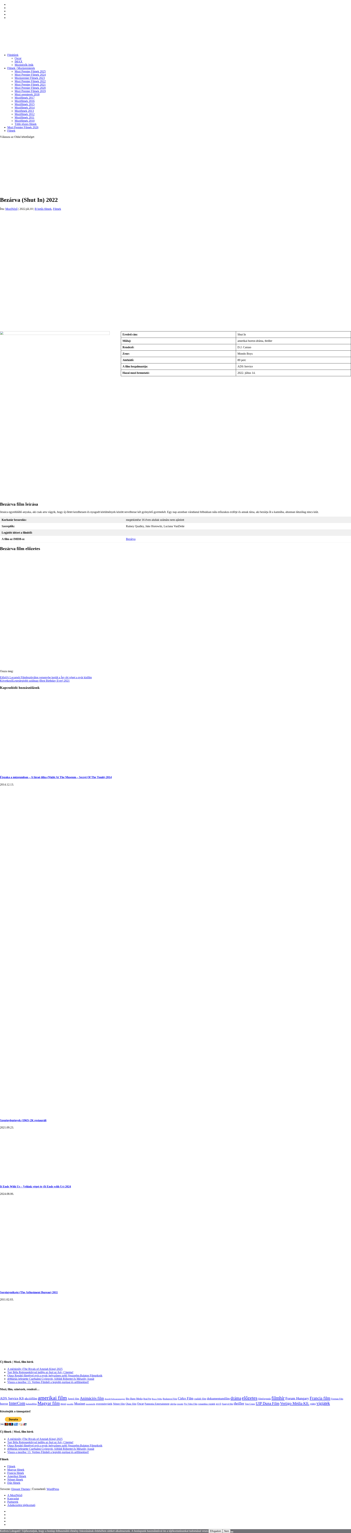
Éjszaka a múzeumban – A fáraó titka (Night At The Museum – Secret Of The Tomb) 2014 (56, 777)
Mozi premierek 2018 (27, 94)
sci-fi (218, 1403)
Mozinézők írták (24, 64)
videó (313, 1403)
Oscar (18, 58)
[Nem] (232, 1531)
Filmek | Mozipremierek (21, 68)
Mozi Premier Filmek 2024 (30, 74)
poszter (180, 1404)
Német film (119, 1403)
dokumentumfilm (218, 1398)
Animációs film (92, 1398)
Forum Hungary (297, 1398)
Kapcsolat (13, 1498)
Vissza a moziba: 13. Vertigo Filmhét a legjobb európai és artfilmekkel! (48, 1382)
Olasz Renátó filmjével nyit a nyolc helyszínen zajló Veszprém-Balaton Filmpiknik (54, 1375)
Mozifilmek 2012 (25, 114)
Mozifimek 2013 (24, 110)
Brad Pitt (147, 1399)
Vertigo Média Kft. (294, 1403)
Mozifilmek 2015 (25, 104)
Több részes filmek (26, 124)
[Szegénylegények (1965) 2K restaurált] (109, 1113)
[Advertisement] (175, 167)
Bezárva (130, 539)
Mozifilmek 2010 (25, 120)
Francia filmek (15, 1473)
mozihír (70, 1404)
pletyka (173, 1404)
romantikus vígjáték (206, 1404)
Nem (226, 1531)
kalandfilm (31, 1403)
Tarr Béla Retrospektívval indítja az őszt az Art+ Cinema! (40, 1372)
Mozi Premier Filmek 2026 (22, 127)
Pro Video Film (190, 1404)
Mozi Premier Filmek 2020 (30, 87)
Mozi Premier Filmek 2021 (30, 84)
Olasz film (131, 1403)
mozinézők (90, 1404)
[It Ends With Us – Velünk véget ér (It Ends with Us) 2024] (40, 1179)
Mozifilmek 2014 (25, 107)
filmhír (278, 1398)
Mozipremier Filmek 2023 (30, 78)
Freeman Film (337, 1399)
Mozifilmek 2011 (24, 117)
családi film (200, 1398)
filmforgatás (264, 1398)
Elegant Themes (20, 1489)
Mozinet (79, 1403)
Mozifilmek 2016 (25, 101)
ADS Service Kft (12, 1398)
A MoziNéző (14, 1495)
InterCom (17, 1403)
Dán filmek (13, 1482)
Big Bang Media (134, 1398)
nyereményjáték (104, 1403)
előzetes (249, 1398)
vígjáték (323, 1403)
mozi (63, 1403)
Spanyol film (227, 1404)
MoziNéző (11, 208)
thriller (239, 1403)
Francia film (320, 1398)
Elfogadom (215, 1531)
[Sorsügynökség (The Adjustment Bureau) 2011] (31, 1285)
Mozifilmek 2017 (25, 97)
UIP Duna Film (267, 1403)
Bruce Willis (157, 1399)
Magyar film (48, 1403)
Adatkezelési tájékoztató (21, 1505)
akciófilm (30, 1398)
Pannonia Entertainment (157, 1403)
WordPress (53, 1489)
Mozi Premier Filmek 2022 (30, 81)
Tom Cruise (250, 1404)
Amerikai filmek (16, 1476)
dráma (236, 1398)
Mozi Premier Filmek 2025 (30, 71)
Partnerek (12, 1501)
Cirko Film (185, 1398)
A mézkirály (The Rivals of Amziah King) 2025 (35, 1368)
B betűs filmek (43, 208)
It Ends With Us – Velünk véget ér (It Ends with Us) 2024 (35, 1186)
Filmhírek (12, 54)
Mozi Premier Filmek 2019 (30, 91)
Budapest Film (170, 1398)
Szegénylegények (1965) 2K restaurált (23, 1120)
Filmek (11, 130)
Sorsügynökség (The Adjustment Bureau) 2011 (29, 1292)
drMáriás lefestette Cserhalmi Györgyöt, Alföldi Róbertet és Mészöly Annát (50, 1378)
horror (4, 1403)
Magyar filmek (15, 1469)
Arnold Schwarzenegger (115, 1399)
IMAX (18, 61)
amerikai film (52, 1398)
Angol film (73, 1398)
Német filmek (15, 1479)
